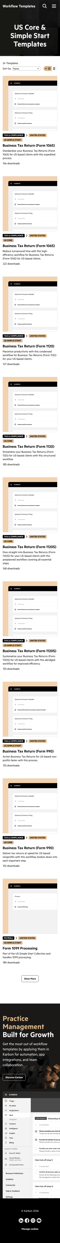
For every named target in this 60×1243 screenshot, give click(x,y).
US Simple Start (12, 139)
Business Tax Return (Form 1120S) (29, 546)
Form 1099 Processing (20, 948)
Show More (30, 978)
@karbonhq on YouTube (33, 1220)
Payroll (9, 938)
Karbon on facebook (27, 1220)
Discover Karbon (14, 1077)
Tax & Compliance (13, 135)
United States (37, 135)
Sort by (7, 68)
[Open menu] (54, 6)
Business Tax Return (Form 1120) (28, 346)
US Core (8, 240)
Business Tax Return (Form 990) (28, 751)
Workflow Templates (19, 6)
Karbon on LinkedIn (21, 1220)
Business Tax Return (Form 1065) (29, 145)
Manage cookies (30, 1228)
